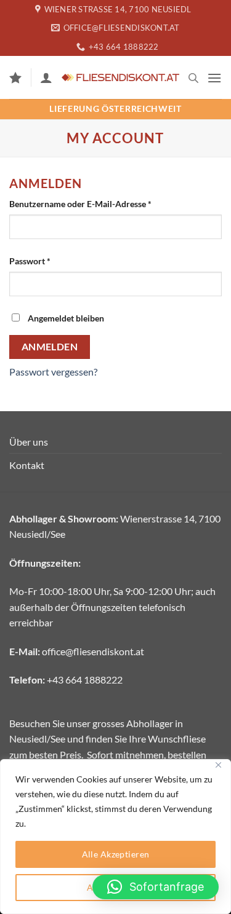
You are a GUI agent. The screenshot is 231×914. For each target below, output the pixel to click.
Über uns (28, 441)
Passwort (53, 260)
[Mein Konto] (46, 77)
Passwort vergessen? (53, 371)
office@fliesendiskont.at (93, 651)
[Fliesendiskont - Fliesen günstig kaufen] (120, 77)
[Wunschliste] (15, 77)
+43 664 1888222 (85, 679)
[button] (214, 78)
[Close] (218, 765)
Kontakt (26, 465)
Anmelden (50, 346)
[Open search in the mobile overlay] (193, 78)
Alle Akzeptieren (116, 854)
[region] (115, 836)
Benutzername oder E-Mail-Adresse (103, 203)
